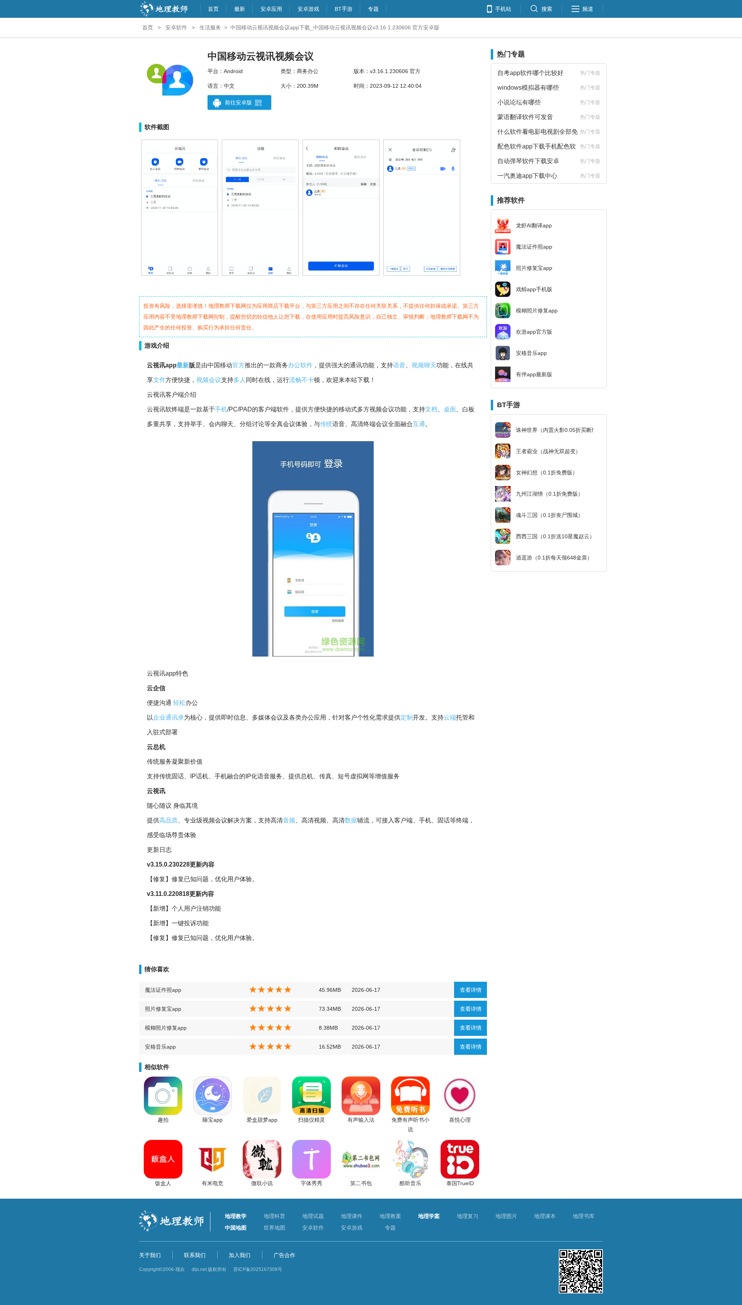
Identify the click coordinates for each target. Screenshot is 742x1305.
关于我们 (150, 1255)
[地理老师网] (164, 16)
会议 (215, 380)
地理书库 (583, 1216)
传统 (326, 424)
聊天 (430, 365)
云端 (450, 717)
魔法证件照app (163, 990)
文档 (431, 409)
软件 (306, 365)
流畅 (295, 380)
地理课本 (545, 1216)
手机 (221, 409)
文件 (159, 380)
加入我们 (239, 1255)
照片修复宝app (163, 1009)
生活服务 (210, 27)
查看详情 (471, 990)
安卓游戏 (308, 8)
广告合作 (284, 1255)
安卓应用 (271, 8)
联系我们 (195, 1255)
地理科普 (274, 1216)
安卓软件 (176, 27)
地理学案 (429, 1216)
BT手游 (343, 8)
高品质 (168, 820)
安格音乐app (160, 1047)
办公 (294, 365)
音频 (289, 820)
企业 (159, 717)
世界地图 (274, 1228)
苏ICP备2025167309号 (257, 1269)
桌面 (450, 409)
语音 (399, 365)
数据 (351, 820)
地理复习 (467, 1216)
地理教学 (236, 1216)
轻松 (179, 702)
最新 (239, 8)
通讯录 (174, 717)
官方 (238, 365)
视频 (418, 365)
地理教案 (390, 1216)
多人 (239, 380)
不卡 (307, 380)
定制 (406, 717)
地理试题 (313, 1216)
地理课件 (351, 1216)
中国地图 (236, 1228)
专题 (373, 8)
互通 (419, 424)
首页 (213, 8)
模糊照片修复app (166, 1028)
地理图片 (506, 1216)
